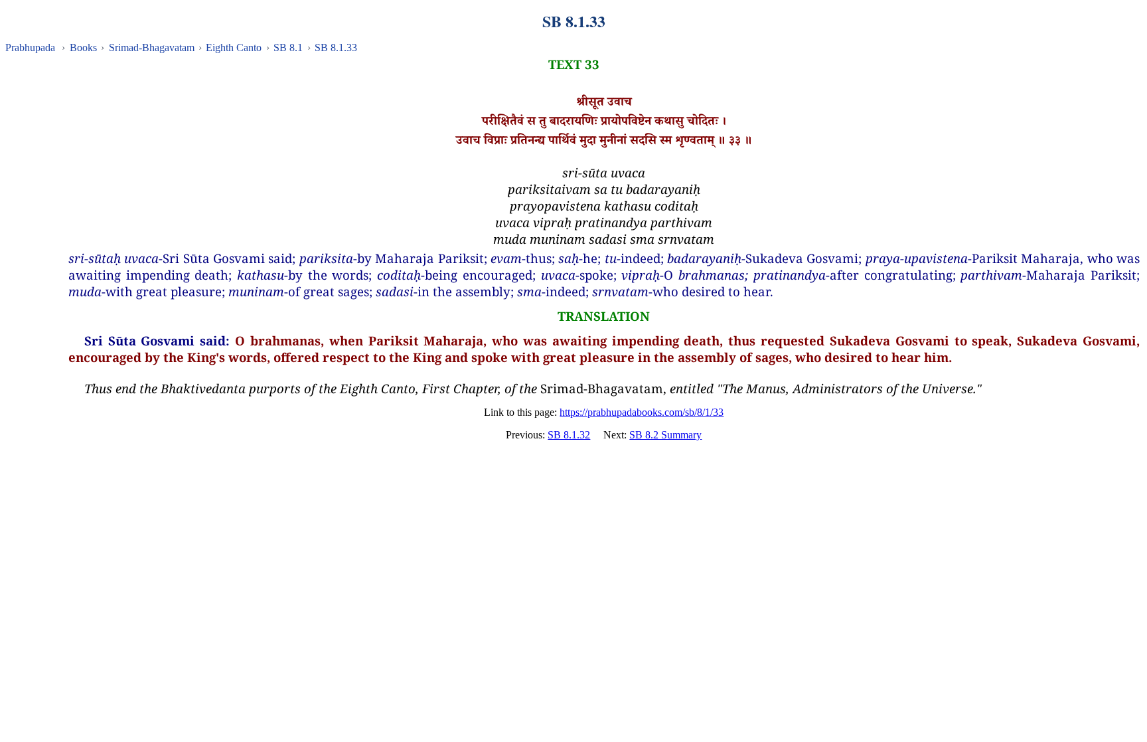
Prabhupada (30, 47)
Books (83, 47)
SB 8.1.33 (336, 47)
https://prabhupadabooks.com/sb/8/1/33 (642, 412)
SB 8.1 (288, 47)
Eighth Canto (234, 47)
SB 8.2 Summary (665, 434)
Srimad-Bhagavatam (151, 47)
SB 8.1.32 (569, 434)
